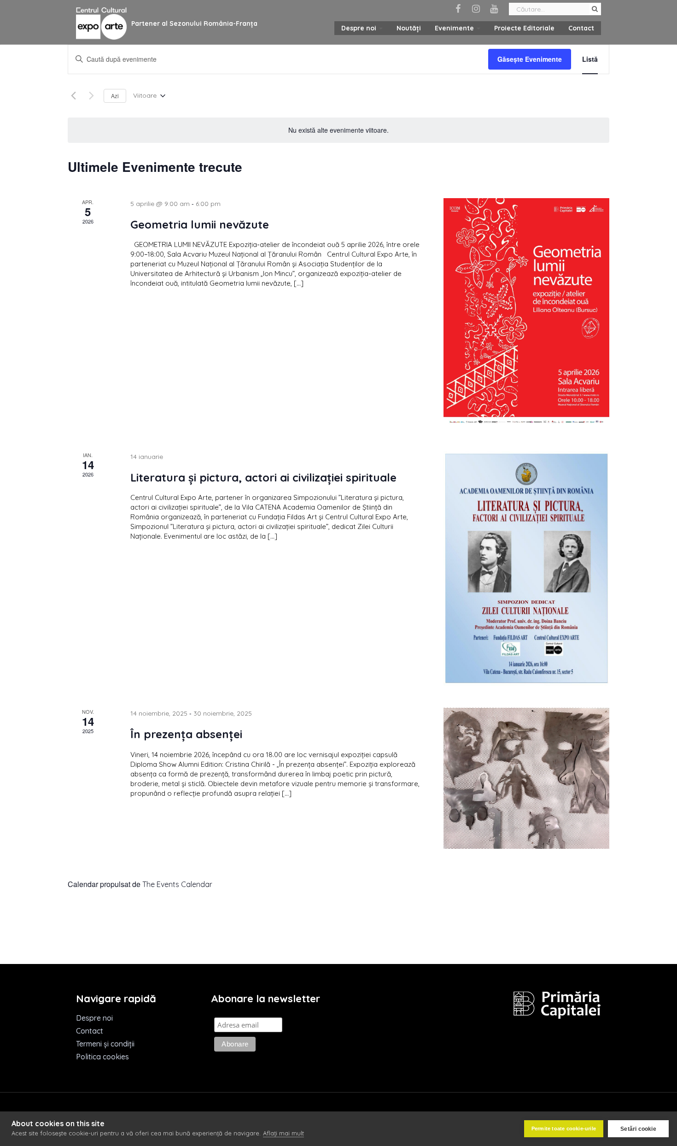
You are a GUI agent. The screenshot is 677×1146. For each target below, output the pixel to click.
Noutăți (409, 28)
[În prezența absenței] (526, 778)
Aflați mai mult (283, 1133)
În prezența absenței (186, 734)
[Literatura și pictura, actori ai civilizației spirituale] (526, 568)
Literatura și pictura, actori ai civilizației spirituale (263, 477)
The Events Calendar (177, 884)
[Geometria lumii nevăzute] (526, 313)
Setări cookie (638, 1129)
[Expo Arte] (101, 23)
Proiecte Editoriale (524, 28)
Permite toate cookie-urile (563, 1128)
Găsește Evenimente (529, 59)
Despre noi (359, 28)
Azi (115, 96)
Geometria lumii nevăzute (199, 224)
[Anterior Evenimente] (73, 95)
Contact (581, 28)
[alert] (338, 130)
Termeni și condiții (105, 1043)
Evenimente (455, 28)
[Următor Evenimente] (91, 95)
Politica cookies (102, 1056)
